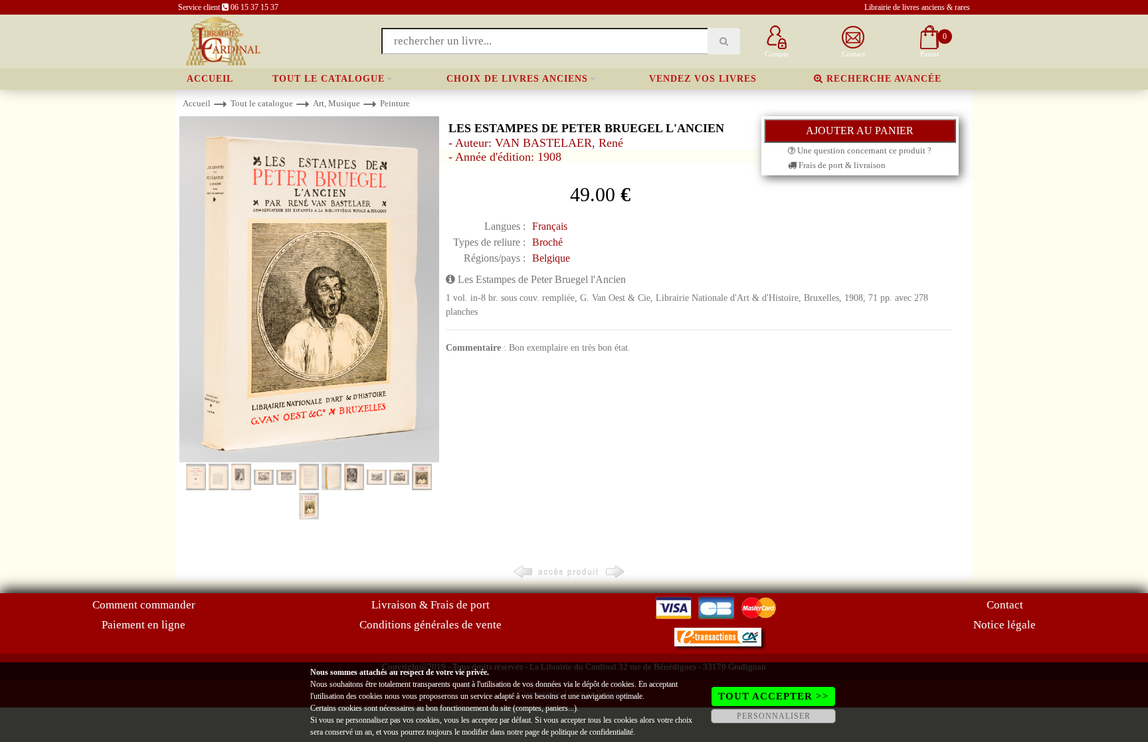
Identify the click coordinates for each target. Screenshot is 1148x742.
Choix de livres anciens (517, 79)
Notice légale (1004, 624)
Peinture (395, 103)
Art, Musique (336, 103)
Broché (547, 242)
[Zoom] (309, 289)
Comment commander (143, 605)
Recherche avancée (882, 79)
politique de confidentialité (592, 732)
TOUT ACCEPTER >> (773, 696)
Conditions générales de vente (430, 624)
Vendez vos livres (703, 79)
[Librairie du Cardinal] (222, 40)
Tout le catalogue (328, 79)
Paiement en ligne (143, 624)
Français (549, 226)
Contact (1005, 605)
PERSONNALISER (774, 716)
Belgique (551, 258)
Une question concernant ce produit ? (863, 150)
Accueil (210, 79)
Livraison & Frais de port (430, 605)
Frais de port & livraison (841, 165)
